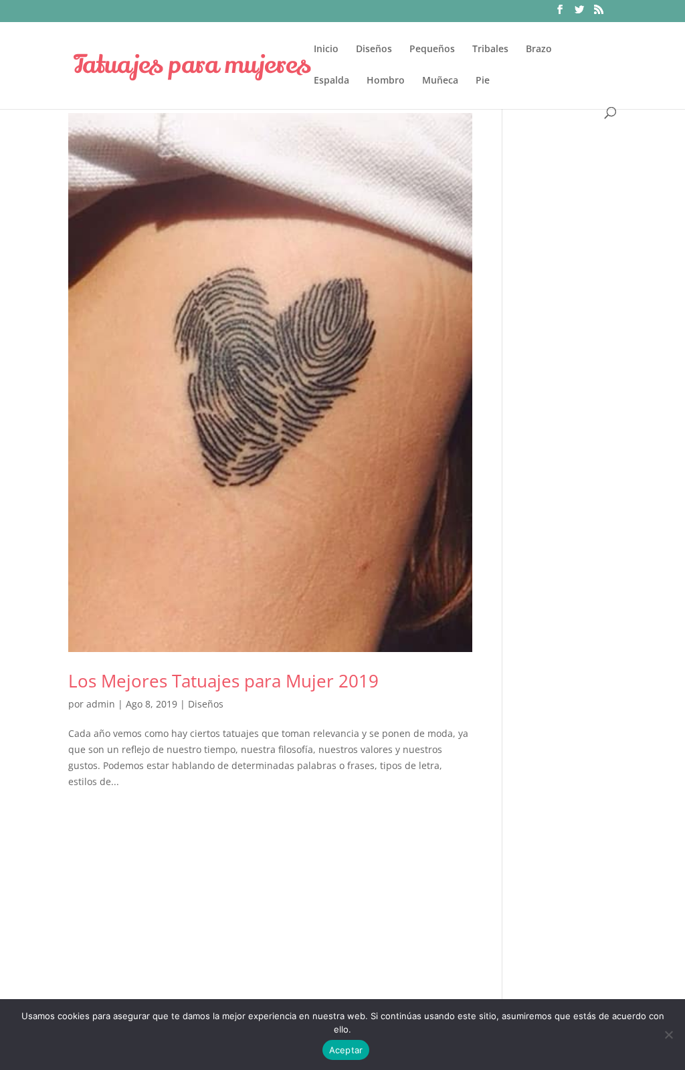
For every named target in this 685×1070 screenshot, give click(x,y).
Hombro (386, 81)
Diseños (374, 49)
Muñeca (440, 81)
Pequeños (432, 49)
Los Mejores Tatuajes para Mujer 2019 (223, 681)
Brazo (539, 49)
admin (100, 704)
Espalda (331, 81)
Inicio (326, 49)
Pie (483, 81)
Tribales (490, 49)
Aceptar (346, 1050)
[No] (668, 1034)
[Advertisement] (569, 345)
